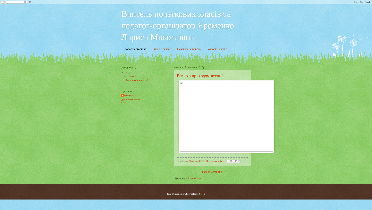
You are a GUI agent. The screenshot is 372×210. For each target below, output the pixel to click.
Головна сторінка (135, 49)
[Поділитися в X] (233, 161)
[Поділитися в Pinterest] (239, 161)
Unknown (128, 95)
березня (130, 76)
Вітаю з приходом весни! (200, 75)
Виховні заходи (161, 49)
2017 (127, 72)
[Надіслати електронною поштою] (228, 161)
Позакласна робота (189, 49)
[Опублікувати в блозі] (230, 161)
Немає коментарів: (214, 161)
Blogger (201, 193)
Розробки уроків (217, 49)
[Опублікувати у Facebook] (236, 161)
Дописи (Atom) (194, 177)
